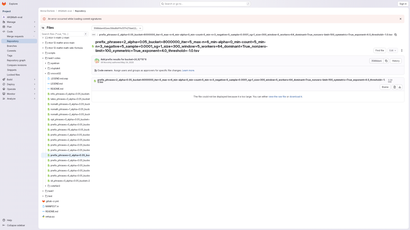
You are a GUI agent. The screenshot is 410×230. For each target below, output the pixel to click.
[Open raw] (394, 87)
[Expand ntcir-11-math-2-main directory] (43, 38)
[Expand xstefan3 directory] (45, 186)
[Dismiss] (400, 19)
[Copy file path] (395, 34)
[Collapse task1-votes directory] (43, 58)
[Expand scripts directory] (43, 53)
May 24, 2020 (127, 62)
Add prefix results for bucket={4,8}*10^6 (124, 59)
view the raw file (277, 96)
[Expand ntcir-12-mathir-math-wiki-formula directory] (43, 48)
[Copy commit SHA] (386, 60)
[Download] (399, 87)
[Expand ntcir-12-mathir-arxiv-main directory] (43, 43)
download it (296, 96)
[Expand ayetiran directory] (45, 63)
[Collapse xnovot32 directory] (45, 73)
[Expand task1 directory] (43, 191)
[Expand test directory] (43, 196)
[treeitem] (64, 37)
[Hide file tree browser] (42, 27)
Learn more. (188, 70)
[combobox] (64, 33)
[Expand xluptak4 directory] (45, 68)
